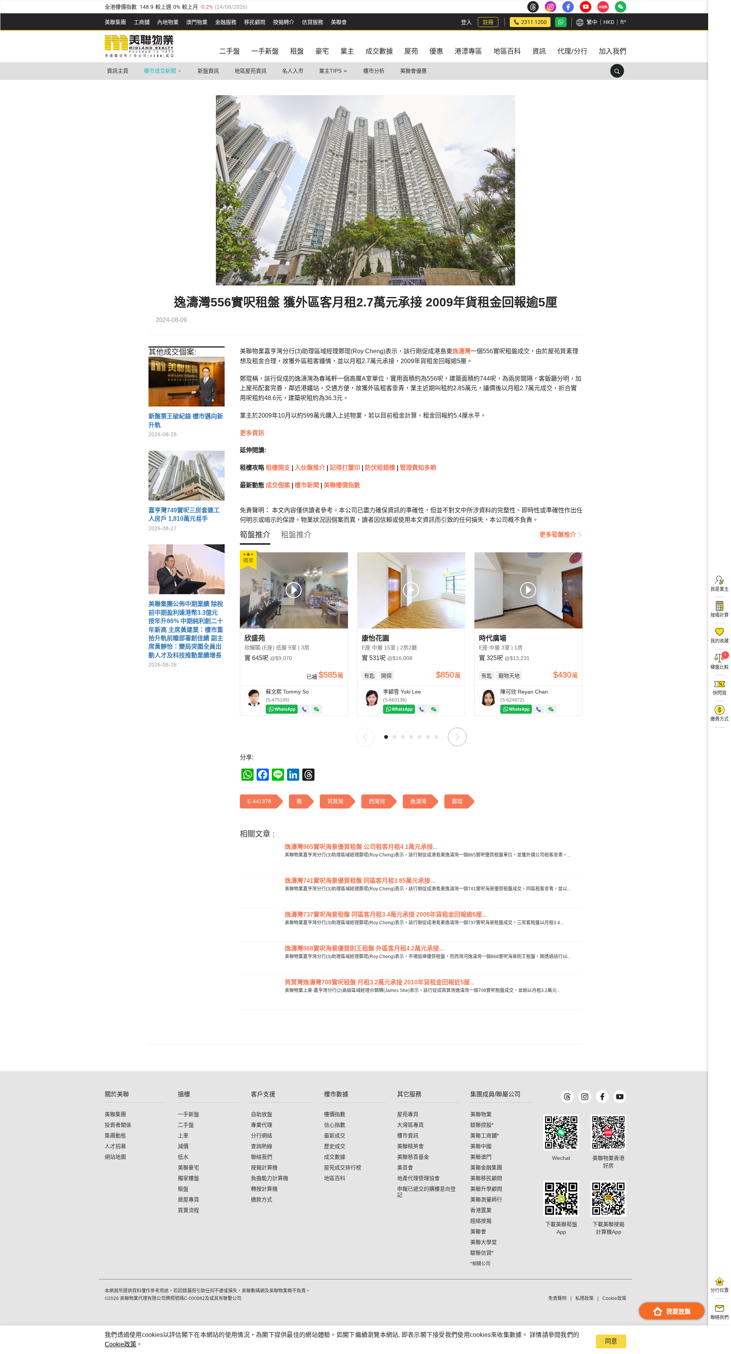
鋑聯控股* (481, 1125)
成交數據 (334, 1157)
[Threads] (567, 1096)
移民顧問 (254, 22)
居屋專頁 (188, 1199)
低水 (183, 1157)
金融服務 (225, 22)
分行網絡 (261, 1135)
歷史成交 (334, 1146)
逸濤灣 (461, 351)
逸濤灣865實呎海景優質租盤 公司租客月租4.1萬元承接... (361, 847)
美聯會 (339, 22)
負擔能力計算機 (269, 1178)
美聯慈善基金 (413, 1157)
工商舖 (142, 22)
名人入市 (292, 71)
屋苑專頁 (407, 1114)
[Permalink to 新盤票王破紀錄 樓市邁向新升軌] (186, 384)
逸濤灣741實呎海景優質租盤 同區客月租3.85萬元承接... (360, 880)
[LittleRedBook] (608, 1132)
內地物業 (168, 22)
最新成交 (334, 1135)
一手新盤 (188, 1114)
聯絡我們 (261, 1157)
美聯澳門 (481, 1157)
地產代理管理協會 (418, 1178)
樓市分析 (374, 71)
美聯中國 (481, 1146)
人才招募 (115, 1146)
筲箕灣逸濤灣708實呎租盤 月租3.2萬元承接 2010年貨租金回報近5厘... (379, 982)
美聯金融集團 (486, 1167)
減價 (183, 1146)
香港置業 (481, 1210)
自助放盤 (261, 1114)
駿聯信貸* (481, 1253)
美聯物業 (481, 1114)
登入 (466, 22)
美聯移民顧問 (486, 1178)
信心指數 (334, 1125)
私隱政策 (584, 1298)
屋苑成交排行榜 (342, 1167)
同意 (611, 1341)
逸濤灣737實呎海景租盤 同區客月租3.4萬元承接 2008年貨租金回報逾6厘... (386, 914)
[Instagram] (584, 1096)
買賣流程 (188, 1210)
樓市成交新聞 (160, 71)
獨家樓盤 (188, 1178)
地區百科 (334, 1178)
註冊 (488, 22)
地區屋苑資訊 (251, 71)
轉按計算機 (264, 1189)
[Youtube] (619, 1096)
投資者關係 (118, 1125)
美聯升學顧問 (486, 1189)
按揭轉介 (283, 22)
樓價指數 (334, 1114)
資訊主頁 (117, 71)
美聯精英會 (410, 1146)
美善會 (405, 1167)
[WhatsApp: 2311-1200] (561, 22)
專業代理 (261, 1125)
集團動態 (115, 1135)
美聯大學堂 (483, 1242)
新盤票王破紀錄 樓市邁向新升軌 (185, 420)
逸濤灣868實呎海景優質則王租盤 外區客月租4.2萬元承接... (364, 948)
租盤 (183, 1189)
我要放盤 (678, 1311)
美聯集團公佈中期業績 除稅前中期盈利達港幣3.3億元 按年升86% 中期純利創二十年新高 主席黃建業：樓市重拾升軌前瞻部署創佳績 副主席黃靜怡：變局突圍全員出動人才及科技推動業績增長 (185, 629)
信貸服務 (312, 22)
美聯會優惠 (413, 71)
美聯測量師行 (486, 1199)
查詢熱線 (261, 1146)
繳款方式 (261, 1199)
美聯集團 (115, 22)
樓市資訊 (407, 1135)
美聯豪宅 (188, 1167)
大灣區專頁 (410, 1125)
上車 (183, 1135)
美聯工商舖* (484, 1135)
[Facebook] (602, 1096)
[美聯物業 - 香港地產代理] (139, 46)
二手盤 (186, 1125)
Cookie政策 (120, 1344)
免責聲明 (557, 1298)
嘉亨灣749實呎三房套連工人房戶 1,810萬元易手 (184, 514)
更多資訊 (252, 433)
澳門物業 (196, 22)
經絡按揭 (481, 1221)
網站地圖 (115, 1157)
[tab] (255, 535)
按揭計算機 (264, 1167)
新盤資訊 (208, 71)
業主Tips (330, 71)
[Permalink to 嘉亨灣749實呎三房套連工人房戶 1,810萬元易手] (186, 478)
